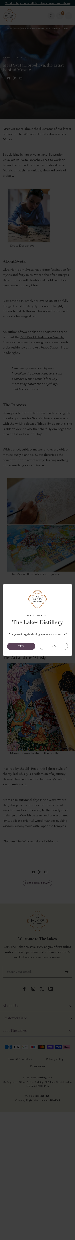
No (54, 646)
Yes (21, 646)
